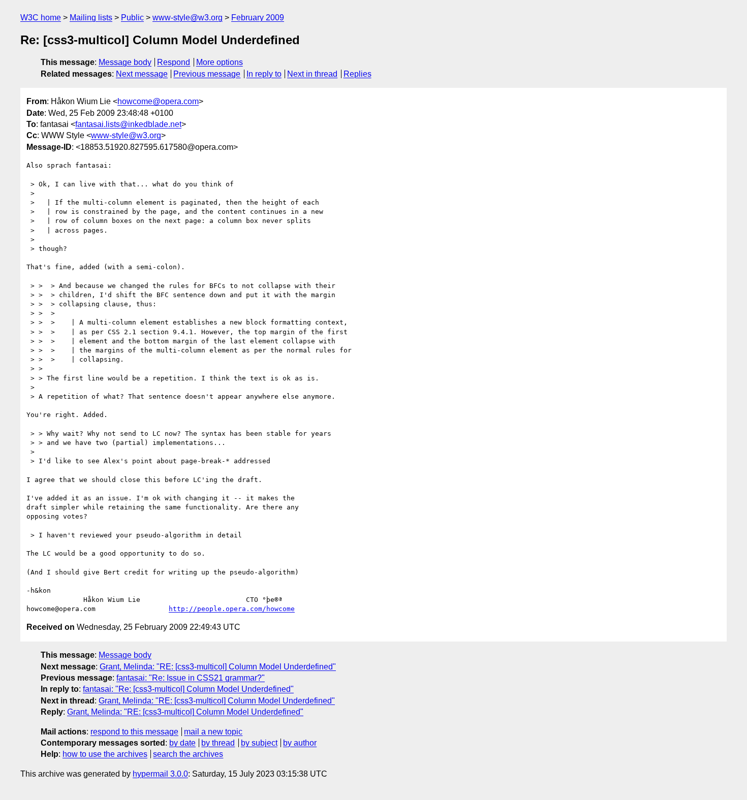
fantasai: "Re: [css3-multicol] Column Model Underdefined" (188, 689)
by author (300, 743)
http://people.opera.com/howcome (232, 609)
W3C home (40, 17)
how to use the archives (105, 754)
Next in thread (312, 74)
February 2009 (257, 17)
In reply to (264, 74)
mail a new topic (213, 731)
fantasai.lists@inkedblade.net (128, 124)
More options (219, 62)
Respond (173, 62)
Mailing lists (91, 17)
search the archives (188, 754)
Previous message (206, 74)
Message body (125, 62)
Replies (357, 74)
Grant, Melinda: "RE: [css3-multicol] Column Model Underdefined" (218, 666)
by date (182, 743)
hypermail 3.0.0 (160, 774)
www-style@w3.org (187, 17)
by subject (259, 743)
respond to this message (134, 731)
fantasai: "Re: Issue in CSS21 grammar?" (190, 678)
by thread (218, 743)
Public (132, 17)
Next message (142, 74)
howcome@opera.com (158, 101)
